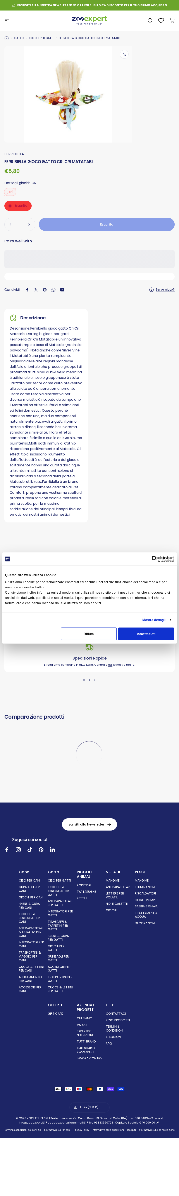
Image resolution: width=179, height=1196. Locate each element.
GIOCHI (111, 910)
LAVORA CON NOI (89, 1058)
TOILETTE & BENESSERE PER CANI (29, 918)
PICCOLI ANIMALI (84, 874)
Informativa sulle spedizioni (108, 1130)
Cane (24, 872)
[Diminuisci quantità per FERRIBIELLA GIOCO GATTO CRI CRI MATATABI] (10, 224)
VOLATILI (114, 872)
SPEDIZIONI (113, 1037)
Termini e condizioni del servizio (22, 1130)
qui (110, 665)
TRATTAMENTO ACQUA (146, 915)
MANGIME (113, 881)
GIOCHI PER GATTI (41, 38)
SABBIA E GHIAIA (146, 906)
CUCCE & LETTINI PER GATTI (60, 989)
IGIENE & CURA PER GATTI (58, 938)
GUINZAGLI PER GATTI (58, 958)
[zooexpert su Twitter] (52, 849)
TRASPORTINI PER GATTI (60, 979)
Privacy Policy (81, 1130)
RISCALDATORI (145, 894)
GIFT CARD (56, 1014)
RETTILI (82, 898)
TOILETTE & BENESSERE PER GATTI (58, 891)
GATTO (19, 38)
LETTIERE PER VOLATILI (115, 895)
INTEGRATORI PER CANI (31, 944)
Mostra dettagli (154, 620)
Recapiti (131, 1130)
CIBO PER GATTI (59, 881)
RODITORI (84, 885)
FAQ (109, 1044)
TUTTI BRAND (86, 1042)
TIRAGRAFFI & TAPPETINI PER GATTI (58, 925)
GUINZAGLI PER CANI (29, 889)
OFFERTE (55, 1005)
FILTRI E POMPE (145, 900)
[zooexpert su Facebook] (7, 849)
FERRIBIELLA (14, 154)
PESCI (140, 872)
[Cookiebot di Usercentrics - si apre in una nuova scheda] (155, 559)
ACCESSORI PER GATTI (59, 969)
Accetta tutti (146, 633)
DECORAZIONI (145, 923)
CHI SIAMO (84, 1018)
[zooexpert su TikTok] (29, 849)
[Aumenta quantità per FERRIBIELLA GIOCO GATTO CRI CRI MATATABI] (30, 224)
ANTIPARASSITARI (118, 887)
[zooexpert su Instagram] (18, 849)
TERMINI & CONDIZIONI (114, 1028)
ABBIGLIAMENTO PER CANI (30, 979)
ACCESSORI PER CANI (30, 989)
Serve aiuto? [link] (165, 290)
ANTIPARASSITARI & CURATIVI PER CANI (31, 932)
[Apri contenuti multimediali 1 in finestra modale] (124, 54)
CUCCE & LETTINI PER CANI (31, 969)
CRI (10, 192)
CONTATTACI (116, 1014)
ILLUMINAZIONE (145, 887)
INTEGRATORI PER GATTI (60, 913)
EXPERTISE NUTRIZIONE (85, 1033)
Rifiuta (89, 633)
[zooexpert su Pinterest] (41, 849)
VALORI (82, 1025)
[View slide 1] (84, 680)
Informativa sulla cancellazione (156, 1130)
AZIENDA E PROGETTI (86, 1007)
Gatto (53, 872)
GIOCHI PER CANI (31, 898)
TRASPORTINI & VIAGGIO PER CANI (30, 956)
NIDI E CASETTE (117, 904)
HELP (110, 1005)
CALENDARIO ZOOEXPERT (86, 1050)
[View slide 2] (89, 680)
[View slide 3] (94, 680)
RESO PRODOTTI (118, 1020)
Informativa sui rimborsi (57, 1130)
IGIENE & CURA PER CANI (29, 906)
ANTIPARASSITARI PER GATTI (60, 903)
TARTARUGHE (86, 892)
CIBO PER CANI (29, 881)
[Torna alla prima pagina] (6, 38)
